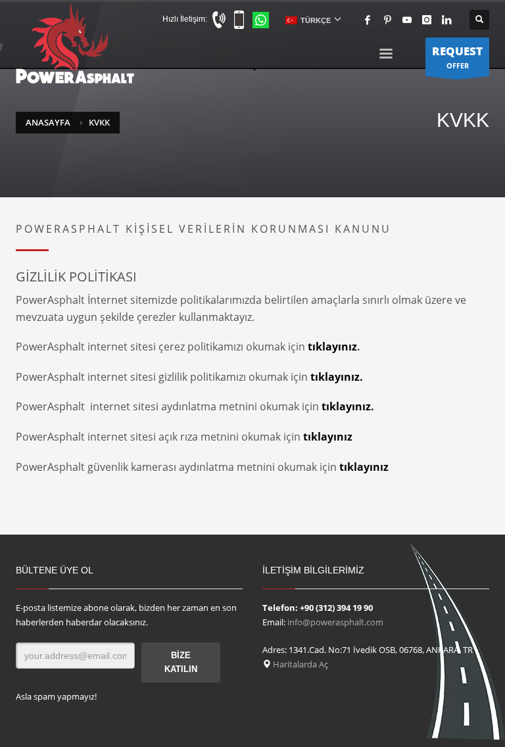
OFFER (457, 56)
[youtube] (407, 20)
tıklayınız (332, 346)
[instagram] (427, 20)
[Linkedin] (446, 20)
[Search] (479, 20)
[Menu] (386, 56)
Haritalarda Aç (299, 664)
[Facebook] (367, 20)
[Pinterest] (387, 20)
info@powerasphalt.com (335, 622)
